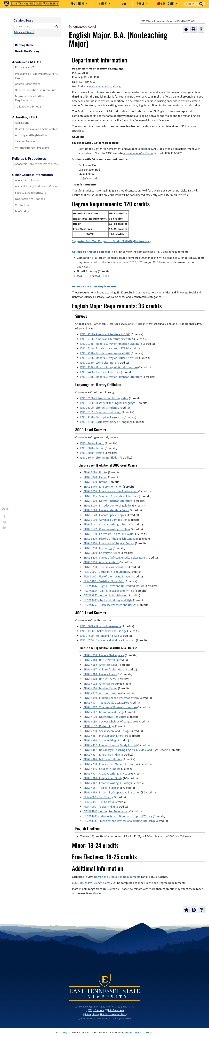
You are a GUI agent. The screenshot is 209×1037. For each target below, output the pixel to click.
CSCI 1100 (78, 883)
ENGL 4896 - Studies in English (102, 769)
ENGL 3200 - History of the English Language (107, 403)
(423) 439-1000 (96, 1010)
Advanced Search (24, 32)
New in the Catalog (27, 51)
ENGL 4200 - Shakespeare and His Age (103, 631)
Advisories (167, 3)
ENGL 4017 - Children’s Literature (103, 669)
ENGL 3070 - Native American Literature (107, 501)
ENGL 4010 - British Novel (99, 660)
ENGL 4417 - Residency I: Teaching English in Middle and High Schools (125, 750)
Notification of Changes (30, 198)
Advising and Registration (31, 135)
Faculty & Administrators (30, 192)
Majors (104, 3)
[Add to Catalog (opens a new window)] (186, 29)
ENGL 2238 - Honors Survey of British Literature (109, 358)
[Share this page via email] (4, 528)
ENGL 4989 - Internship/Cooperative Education (111, 792)
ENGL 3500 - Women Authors (101, 562)
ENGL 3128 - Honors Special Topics (104, 515)
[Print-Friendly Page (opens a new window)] (193, 29)
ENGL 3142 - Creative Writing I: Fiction (106, 529)
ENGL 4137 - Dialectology (98, 726)
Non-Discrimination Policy (113, 1014)
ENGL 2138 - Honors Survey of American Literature (111, 344)
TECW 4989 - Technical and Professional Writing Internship (119, 821)
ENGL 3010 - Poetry (92, 443)
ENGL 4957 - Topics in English (101, 788)
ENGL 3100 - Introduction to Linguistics (104, 398)
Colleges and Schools (28, 106)
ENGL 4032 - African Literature (102, 693)
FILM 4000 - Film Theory (98, 797)
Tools (141, 3)
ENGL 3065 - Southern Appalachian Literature (110, 496)
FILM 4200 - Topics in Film (99, 807)
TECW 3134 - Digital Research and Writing (108, 591)
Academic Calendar (27, 180)
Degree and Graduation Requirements (29, 98)
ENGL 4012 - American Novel (100, 665)
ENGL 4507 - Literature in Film (101, 755)
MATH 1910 (102, 276)
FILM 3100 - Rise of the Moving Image (106, 576)
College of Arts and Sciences (91, 252)
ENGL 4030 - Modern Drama (100, 688)
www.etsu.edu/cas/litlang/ (105, 86)
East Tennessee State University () (31, 4)
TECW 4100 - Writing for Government (106, 811)
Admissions (78, 3)
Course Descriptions (27, 83)
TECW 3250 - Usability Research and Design (109, 605)
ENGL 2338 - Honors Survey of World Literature (109, 367)
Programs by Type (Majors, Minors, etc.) (36, 75)
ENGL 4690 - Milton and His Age (99, 636)
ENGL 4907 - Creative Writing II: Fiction (107, 774)
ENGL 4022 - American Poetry (101, 684)
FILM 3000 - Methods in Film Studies (105, 572)
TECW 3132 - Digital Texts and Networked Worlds (113, 586)
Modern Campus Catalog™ (138, 1032)
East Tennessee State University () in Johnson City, (104, 987)
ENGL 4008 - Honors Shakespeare (100, 626)
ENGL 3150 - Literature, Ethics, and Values (109, 534)
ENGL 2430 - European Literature (100, 372)
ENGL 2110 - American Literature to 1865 (105, 334)
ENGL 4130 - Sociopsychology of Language (106, 422)
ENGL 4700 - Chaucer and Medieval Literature (107, 640)
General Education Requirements (35, 90)
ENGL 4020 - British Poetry (99, 679)
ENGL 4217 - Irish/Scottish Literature (105, 736)
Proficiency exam (98, 883)
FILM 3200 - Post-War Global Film (103, 581)
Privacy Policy (92, 1014)
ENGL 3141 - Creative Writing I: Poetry (106, 524)
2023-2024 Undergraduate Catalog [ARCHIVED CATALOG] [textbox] (168, 21)
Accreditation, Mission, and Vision (36, 186)
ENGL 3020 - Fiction (92, 448)
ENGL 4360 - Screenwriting (99, 740)
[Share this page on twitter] (4, 522)
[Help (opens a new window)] (201, 29)
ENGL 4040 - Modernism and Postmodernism (111, 698)
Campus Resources (27, 141)
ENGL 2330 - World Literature (98, 363)
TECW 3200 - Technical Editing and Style (107, 600)
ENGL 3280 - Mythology (97, 548)
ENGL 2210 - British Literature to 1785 (103, 348)
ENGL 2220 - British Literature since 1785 (105, 353)
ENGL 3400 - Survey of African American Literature (114, 558)
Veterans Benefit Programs (32, 147)
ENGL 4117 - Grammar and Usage (100, 412)
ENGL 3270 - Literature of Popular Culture (108, 543)
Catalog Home (24, 45)
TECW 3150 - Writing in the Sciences (105, 595)
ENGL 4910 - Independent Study (102, 778)
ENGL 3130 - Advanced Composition (105, 520)
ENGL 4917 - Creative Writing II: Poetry (107, 783)
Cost (125, 3)
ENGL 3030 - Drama (92, 453)
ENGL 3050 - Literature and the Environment (110, 491)
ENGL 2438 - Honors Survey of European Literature (111, 377)
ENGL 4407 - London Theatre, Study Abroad (110, 745)
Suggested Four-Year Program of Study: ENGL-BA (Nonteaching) (111, 241)
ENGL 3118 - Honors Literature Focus (106, 510)
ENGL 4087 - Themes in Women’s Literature (110, 707)
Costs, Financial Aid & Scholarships (36, 129)
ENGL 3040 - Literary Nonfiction (99, 458)
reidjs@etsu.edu (88, 178)
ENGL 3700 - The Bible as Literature (105, 567)
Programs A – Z (24, 67)
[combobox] (172, 21)
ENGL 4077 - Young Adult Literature (105, 703)
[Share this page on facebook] (4, 516)
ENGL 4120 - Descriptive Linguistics (101, 417)
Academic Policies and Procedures (36, 164)
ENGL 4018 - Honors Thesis (100, 674)
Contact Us (22, 205)
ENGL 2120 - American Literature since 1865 (107, 339)
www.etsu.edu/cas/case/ (138, 153)
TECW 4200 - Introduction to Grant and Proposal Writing (117, 816)
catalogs (63, 1032)
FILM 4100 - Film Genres (98, 802)
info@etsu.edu (116, 1010)
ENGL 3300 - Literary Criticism (98, 408)
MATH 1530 (84, 276)
